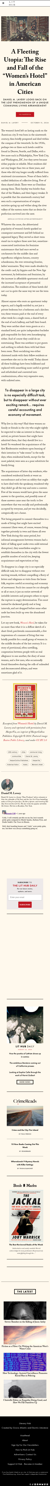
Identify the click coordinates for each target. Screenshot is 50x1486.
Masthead (25, 1435)
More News (25, 1082)
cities (23, 752)
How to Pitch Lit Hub (25, 1449)
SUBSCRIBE (25, 905)
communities (16, 756)
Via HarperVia (25, 114)
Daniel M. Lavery (10, 123)
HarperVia (36, 760)
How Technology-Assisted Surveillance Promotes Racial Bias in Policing (25, 1375)
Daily (25, 1046)
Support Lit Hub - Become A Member (25, 1464)
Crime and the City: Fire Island (25, 1130)
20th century (12, 752)
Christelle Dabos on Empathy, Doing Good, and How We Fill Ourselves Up (25, 1402)
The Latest (25, 1291)
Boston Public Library (13, 740)
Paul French (26, 1134)
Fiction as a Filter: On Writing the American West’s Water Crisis (25, 1348)
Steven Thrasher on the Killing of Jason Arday (25, 1322)
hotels (25, 764)
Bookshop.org (11, 1474)
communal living (36, 752)
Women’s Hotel (26, 724)
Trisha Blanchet (26, 1168)
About (25, 1440)
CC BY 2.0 (41, 740)
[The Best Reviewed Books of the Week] (26, 1216)
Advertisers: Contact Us (25, 1454)
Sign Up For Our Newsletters (25, 1445)
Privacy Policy (25, 1459)
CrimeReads (26, 1151)
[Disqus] (25, 839)
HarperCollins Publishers (19, 760)
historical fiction (13, 764)
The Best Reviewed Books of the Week (26, 1244)
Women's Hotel (37, 764)
